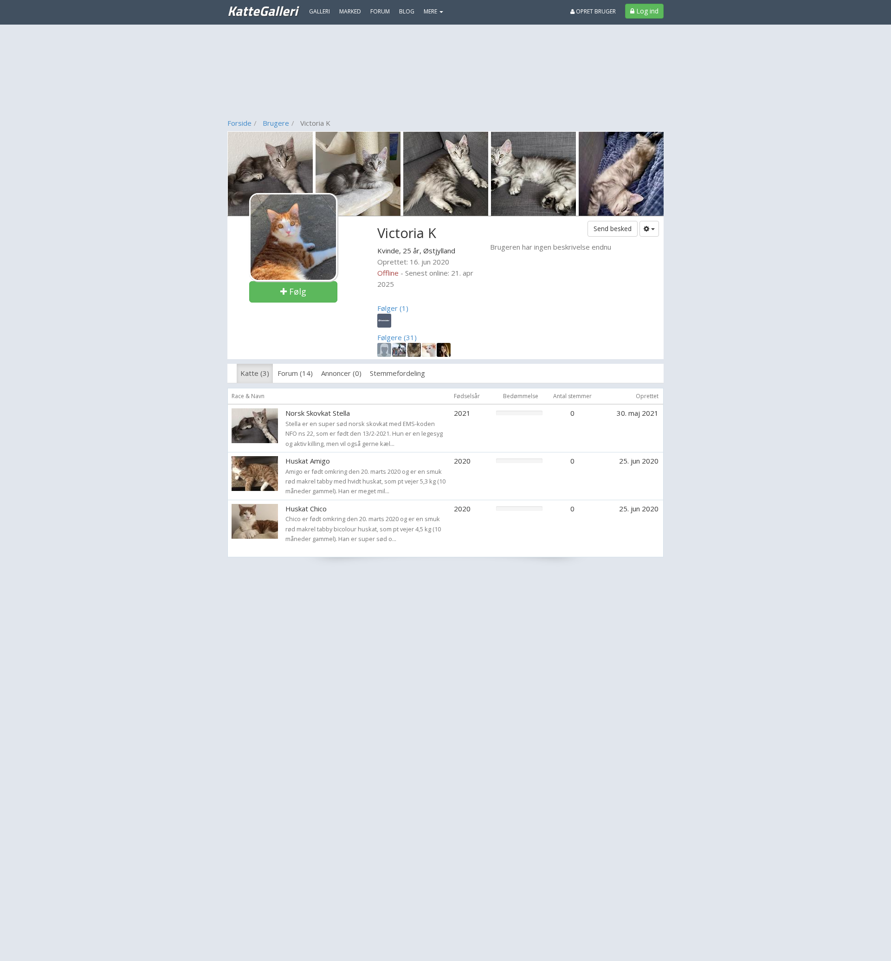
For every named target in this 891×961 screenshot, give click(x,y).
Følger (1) (392, 308)
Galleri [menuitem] (319, 11)
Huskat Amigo (307, 460)
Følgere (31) (397, 337)
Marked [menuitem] (350, 11)
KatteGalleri (262, 10)
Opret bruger (595, 11)
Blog (406, 11)
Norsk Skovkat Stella (317, 413)
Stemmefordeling (397, 373)
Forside (239, 123)
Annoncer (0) (341, 373)
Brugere (276, 123)
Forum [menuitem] (380, 11)
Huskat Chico (306, 508)
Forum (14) (295, 373)
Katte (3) (254, 373)
